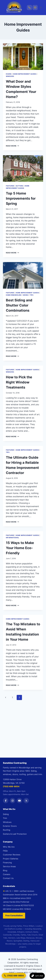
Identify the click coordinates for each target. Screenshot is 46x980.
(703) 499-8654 (11, 786)
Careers (6, 874)
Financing (7, 862)
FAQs (5, 851)
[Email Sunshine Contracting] (35, 7)
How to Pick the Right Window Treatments (19, 382)
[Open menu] (41, 7)
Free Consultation (14, 915)
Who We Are (8, 847)
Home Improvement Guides (24, 74)
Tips (31, 295)
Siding (25, 295)
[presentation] (23, 56)
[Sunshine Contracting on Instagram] (12, 800)
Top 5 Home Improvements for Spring (21, 198)
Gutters (19, 186)
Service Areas (9, 866)
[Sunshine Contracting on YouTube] (19, 800)
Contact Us (8, 878)
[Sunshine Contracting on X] (26, 800)
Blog (5, 870)
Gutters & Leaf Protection (15, 834)
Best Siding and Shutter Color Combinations (19, 305)
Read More (12, 146)
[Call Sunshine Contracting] (29, 7)
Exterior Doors (10, 826)
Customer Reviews (11, 854)
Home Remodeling (13, 295)
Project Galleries (10, 858)
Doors (9, 74)
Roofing (6, 830)
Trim (5, 818)
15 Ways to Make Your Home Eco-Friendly (20, 548)
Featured (10, 186)
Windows (10, 76)
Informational (12, 538)
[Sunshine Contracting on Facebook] (5, 800)
